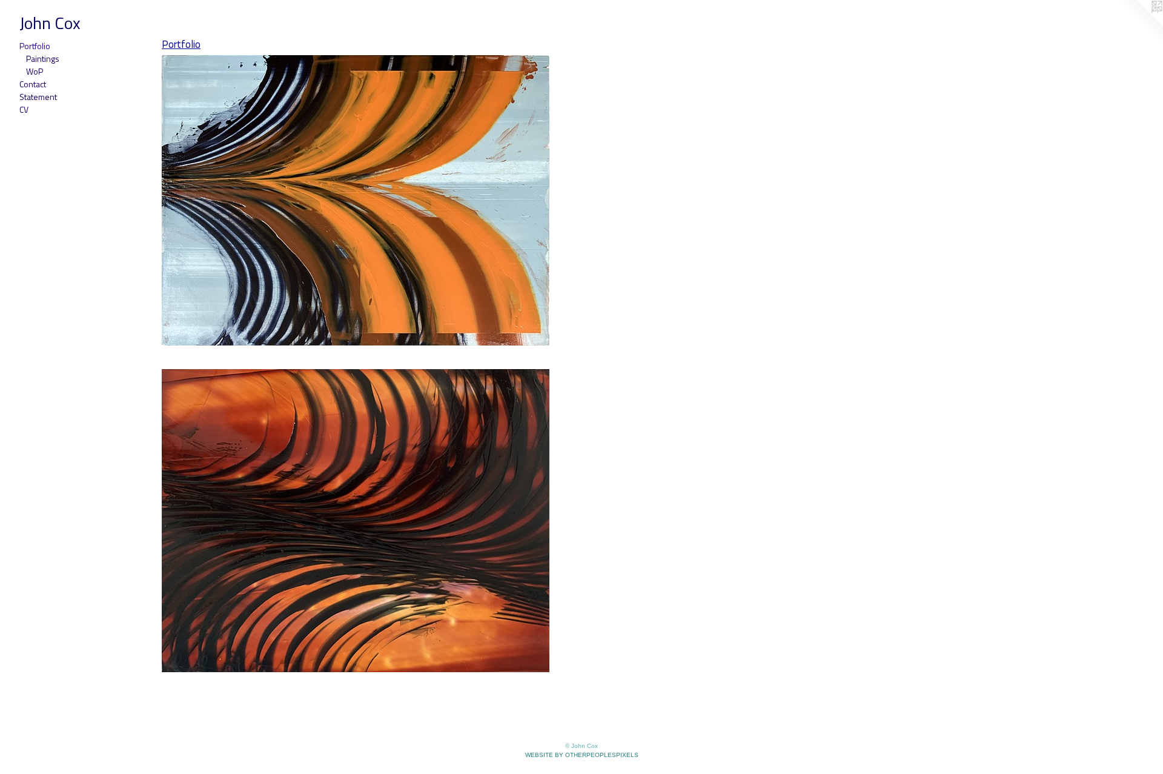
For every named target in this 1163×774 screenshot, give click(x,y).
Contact (32, 84)
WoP (34, 71)
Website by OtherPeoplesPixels (581, 755)
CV (23, 109)
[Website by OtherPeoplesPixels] (1139, 24)
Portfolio (34, 45)
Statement (38, 96)
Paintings (42, 58)
